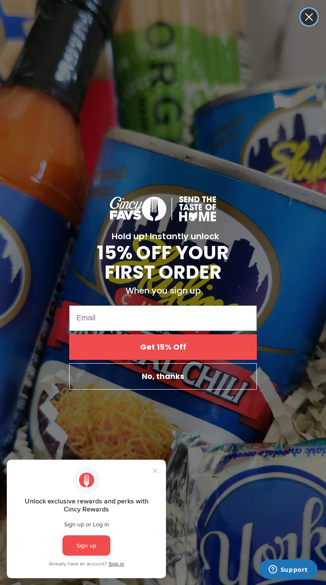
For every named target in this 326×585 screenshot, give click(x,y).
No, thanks (163, 376)
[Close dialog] (309, 16)
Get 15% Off (163, 347)
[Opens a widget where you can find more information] (288, 570)
